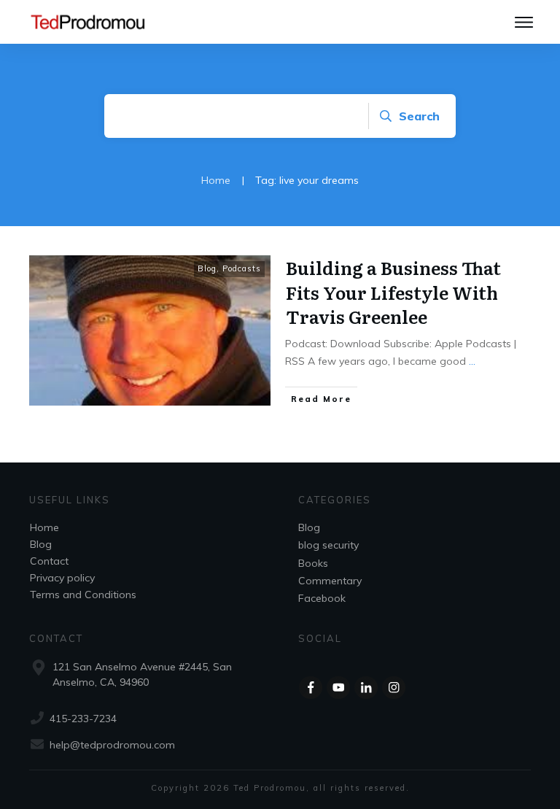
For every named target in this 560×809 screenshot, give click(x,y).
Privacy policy (62, 577)
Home (44, 527)
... (472, 361)
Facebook (322, 598)
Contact (49, 561)
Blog (207, 268)
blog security (328, 544)
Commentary (330, 580)
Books (313, 563)
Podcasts (241, 268)
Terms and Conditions (83, 594)
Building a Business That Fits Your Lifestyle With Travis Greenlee (393, 292)
